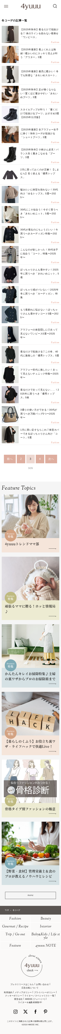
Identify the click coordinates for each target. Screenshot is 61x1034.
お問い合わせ (42, 984)
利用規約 (8, 992)
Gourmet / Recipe (15, 926)
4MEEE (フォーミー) (35, 999)
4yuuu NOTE (45, 945)
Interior (46, 926)
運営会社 (18, 999)
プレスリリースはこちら (22, 984)
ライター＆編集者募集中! (30, 1002)
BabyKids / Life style (46, 936)
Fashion (15, 918)
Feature (15, 945)
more (30, 895)
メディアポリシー (23, 992)
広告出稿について (30, 988)
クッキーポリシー (13, 995)
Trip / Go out (15, 934)
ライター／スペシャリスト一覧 (39, 995)
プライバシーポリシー (44, 992)
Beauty (46, 918)
